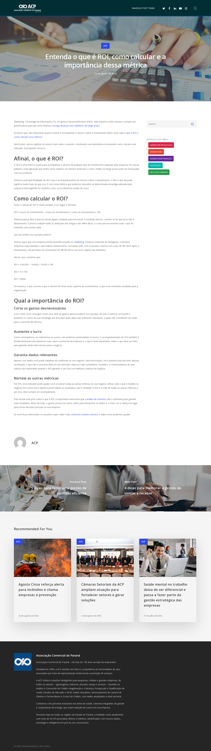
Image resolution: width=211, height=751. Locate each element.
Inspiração (155, 165)
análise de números (96, 399)
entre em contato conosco (84, 414)
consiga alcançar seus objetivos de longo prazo (76, 125)
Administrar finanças (161, 158)
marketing (79, 241)
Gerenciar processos (161, 145)
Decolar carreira (159, 172)
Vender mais (156, 151)
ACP (105, 45)
